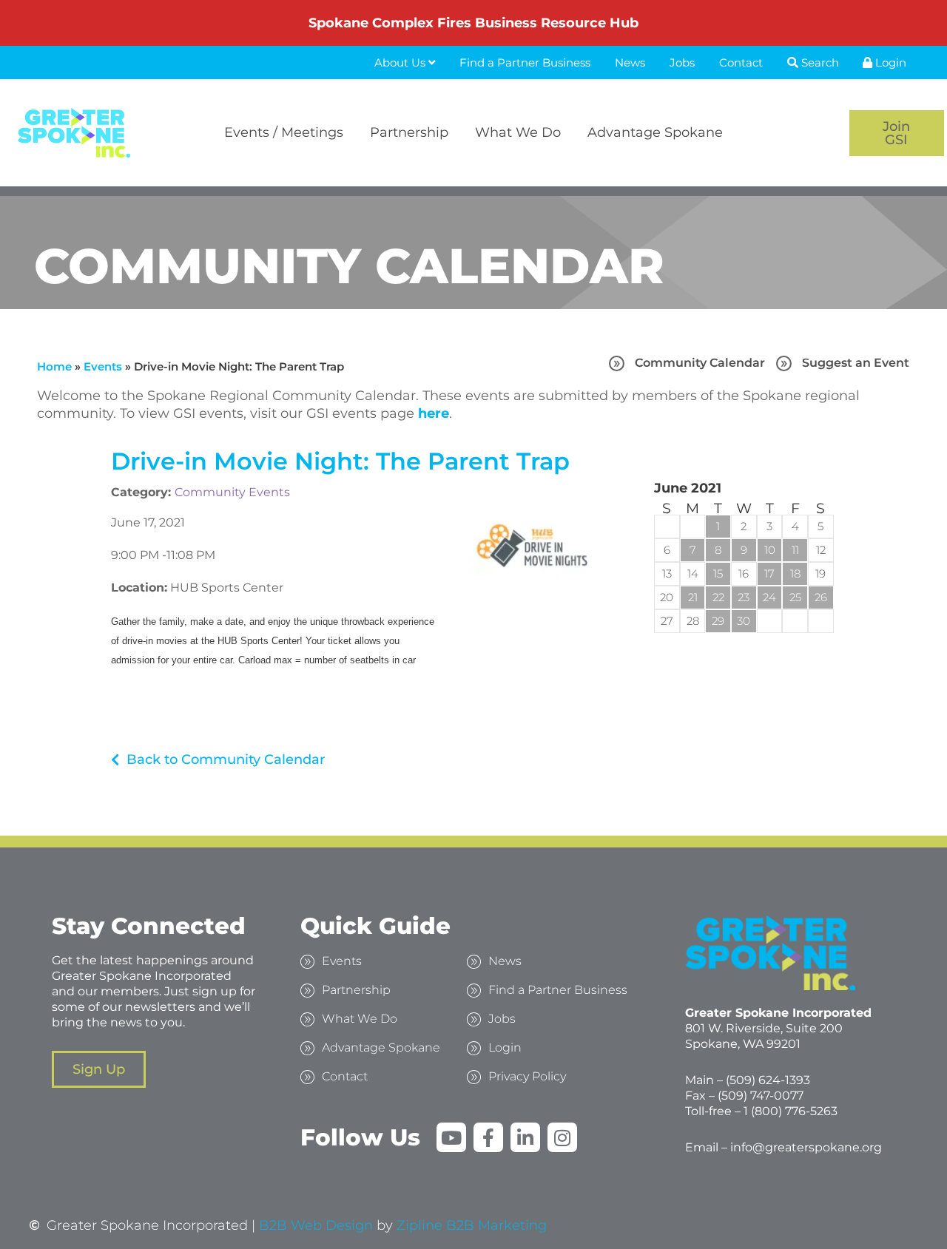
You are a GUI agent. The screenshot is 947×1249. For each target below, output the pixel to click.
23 (743, 597)
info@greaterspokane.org (806, 1147)
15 (718, 573)
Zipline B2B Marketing (472, 1225)
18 (795, 573)
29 (718, 621)
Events (103, 366)
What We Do (518, 132)
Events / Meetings (283, 132)
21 (693, 597)
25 (795, 597)
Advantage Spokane (655, 132)
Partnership (409, 132)
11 (795, 550)
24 (769, 597)
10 (769, 550)
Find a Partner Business (524, 62)
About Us (401, 62)
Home (54, 366)
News (630, 62)
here (433, 413)
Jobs (682, 62)
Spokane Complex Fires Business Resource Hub (473, 23)
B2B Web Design (316, 1225)
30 (743, 621)
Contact (741, 62)
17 (769, 573)
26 (821, 597)
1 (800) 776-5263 (791, 1111)
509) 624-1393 (769, 1080)
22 (718, 597)
